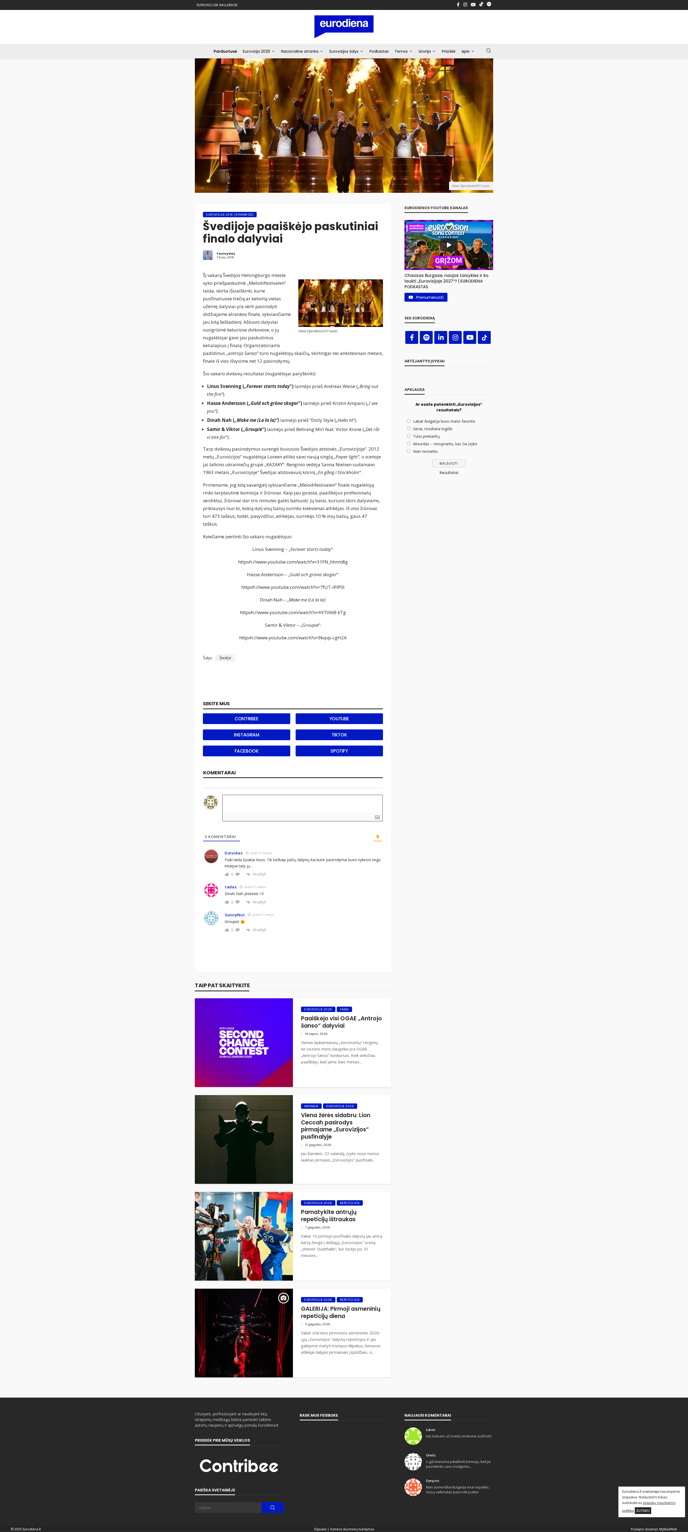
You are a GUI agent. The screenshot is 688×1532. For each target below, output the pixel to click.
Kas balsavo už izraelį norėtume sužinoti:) (459, 1436)
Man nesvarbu (425, 451)
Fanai (344, 1009)
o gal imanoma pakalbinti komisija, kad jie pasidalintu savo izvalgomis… (458, 1464)
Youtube (339, 718)
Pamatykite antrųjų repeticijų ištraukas (329, 1216)
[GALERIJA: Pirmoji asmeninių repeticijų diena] (244, 1333)
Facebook (247, 751)
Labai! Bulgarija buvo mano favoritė (444, 421)
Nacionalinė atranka (299, 51)
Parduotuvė (225, 51)
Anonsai (311, 1106)
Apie (465, 51)
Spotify (339, 751)
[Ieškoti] (488, 51)
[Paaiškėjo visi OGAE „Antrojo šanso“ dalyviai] (244, 1042)
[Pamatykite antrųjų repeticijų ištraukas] (244, 1236)
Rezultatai (449, 472)
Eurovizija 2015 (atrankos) (229, 214)
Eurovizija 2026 (256, 51)
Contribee (246, 718)
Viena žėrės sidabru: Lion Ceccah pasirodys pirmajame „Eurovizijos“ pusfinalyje (336, 1126)
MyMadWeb (668, 1529)
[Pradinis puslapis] (344, 26)
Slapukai (320, 1529)
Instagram (246, 735)
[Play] (449, 244)
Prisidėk (449, 51)
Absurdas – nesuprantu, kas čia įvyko (445, 443)
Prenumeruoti (429, 297)
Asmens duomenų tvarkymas (352, 1529)
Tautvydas (225, 253)
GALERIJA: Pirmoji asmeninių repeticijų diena (341, 1312)
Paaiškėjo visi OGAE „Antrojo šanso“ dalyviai (341, 1022)
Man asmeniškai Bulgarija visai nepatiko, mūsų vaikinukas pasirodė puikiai (457, 1489)
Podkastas (379, 51)
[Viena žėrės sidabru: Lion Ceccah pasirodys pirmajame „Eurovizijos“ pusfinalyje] (244, 1139)
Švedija (225, 657)
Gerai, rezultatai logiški (432, 428)
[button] (448, 280)
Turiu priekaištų (426, 436)
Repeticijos (350, 1203)
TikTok (339, 735)
